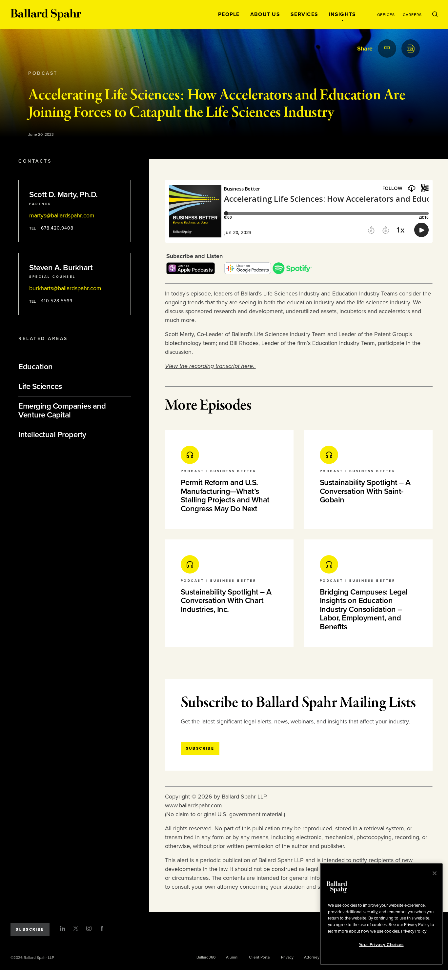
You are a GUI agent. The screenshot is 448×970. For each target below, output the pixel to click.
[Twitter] (76, 928)
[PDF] (410, 48)
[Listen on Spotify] (292, 272)
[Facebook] (102, 928)
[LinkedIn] (62, 928)
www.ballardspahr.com (193, 805)
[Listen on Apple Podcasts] (190, 272)
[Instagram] (89, 928)
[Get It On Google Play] (247, 272)
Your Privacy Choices (381, 944)
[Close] (434, 873)
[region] (381, 914)
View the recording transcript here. (210, 366)
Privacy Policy (413, 931)
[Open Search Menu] (435, 14)
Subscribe (30, 929)
